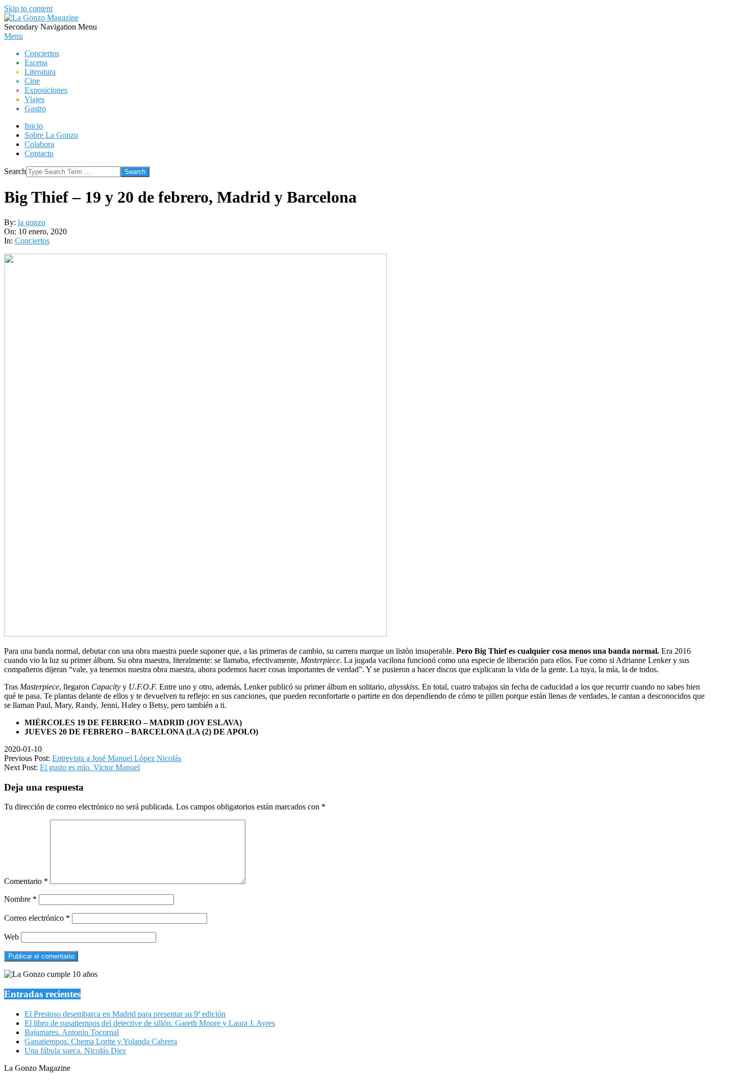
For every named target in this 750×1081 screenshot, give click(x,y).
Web (11, 936)
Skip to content (28, 8)
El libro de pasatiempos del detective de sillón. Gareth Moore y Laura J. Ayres (149, 1023)
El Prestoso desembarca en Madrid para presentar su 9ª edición (125, 1014)
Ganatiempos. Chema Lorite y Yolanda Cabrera (100, 1041)
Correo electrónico (37, 918)
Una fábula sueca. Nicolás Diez (75, 1050)
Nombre (20, 899)
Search (15, 171)
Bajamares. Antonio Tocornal (71, 1032)
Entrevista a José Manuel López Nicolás (116, 758)
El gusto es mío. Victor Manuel (90, 767)
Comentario (26, 881)
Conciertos (32, 240)
